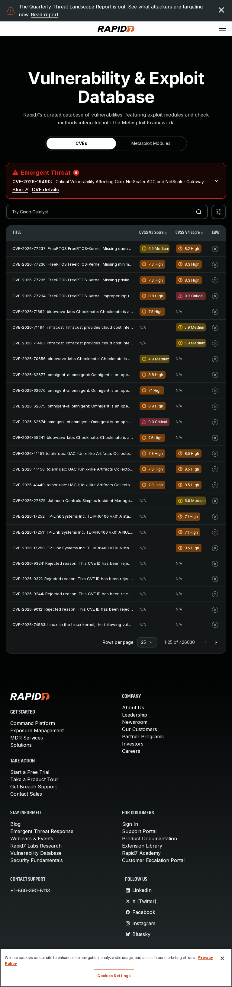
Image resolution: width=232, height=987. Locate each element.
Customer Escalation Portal (153, 860)
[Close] (222, 958)
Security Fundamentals (36, 860)
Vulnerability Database (36, 853)
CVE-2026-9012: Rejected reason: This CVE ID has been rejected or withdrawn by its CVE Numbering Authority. (117, 609)
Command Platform (32, 723)
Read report (44, 14)
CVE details (45, 190)
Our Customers (139, 729)
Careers (131, 751)
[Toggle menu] (222, 28)
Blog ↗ (20, 190)
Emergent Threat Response (41, 831)
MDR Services (26, 738)
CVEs (81, 143)
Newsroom (134, 722)
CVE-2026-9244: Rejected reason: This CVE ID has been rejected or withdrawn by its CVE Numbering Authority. (118, 593)
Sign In (130, 824)
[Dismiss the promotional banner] (221, 9)
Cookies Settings (113, 975)
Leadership (134, 715)
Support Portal (139, 831)
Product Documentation (149, 838)
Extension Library (142, 846)
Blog (15, 824)
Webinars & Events (31, 838)
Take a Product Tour (34, 779)
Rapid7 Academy (141, 853)
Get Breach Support (33, 787)
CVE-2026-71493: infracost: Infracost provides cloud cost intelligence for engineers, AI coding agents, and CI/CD (120, 342)
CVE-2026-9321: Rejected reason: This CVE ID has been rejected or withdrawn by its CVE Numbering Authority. (117, 578)
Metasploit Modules (150, 143)
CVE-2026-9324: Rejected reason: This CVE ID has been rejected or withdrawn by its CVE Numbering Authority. (118, 563)
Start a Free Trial (29, 772)
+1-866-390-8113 (30, 890)
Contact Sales (26, 794)
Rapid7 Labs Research (36, 846)
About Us (133, 707)
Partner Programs (143, 736)
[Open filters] (218, 212)
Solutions (21, 745)
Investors (132, 744)
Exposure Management (37, 730)
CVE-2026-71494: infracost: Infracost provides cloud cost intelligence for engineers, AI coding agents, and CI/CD (120, 327)
